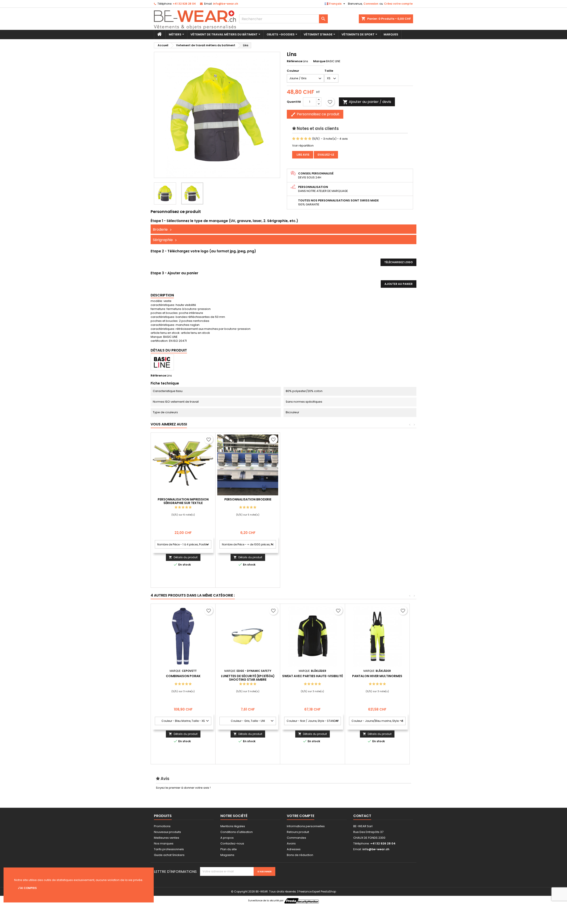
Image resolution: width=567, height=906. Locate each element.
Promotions (162, 826)
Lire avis (302, 154)
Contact (362, 815)
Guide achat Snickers (169, 855)
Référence (294, 61)
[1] (293, 139)
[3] (301, 139)
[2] (297, 139)
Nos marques (163, 843)
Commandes (296, 838)
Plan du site (228, 849)
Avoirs (291, 843)
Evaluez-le (326, 154)
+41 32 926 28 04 (184, 4)
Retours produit (298, 832)
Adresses (294, 849)
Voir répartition (303, 145)
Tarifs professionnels (169, 849)
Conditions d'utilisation (236, 832)
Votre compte (300, 815)
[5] (309, 139)
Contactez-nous (232, 843)
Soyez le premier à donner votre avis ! (183, 788)
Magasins (227, 855)
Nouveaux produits (167, 832)
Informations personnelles (306, 826)
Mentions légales (232, 826)
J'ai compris (27, 888)
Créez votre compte (398, 4)
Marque (319, 61)
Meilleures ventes (166, 838)
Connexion (370, 4)
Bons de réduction (300, 855)
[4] (305, 139)
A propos (227, 838)
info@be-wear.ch (225, 4)
